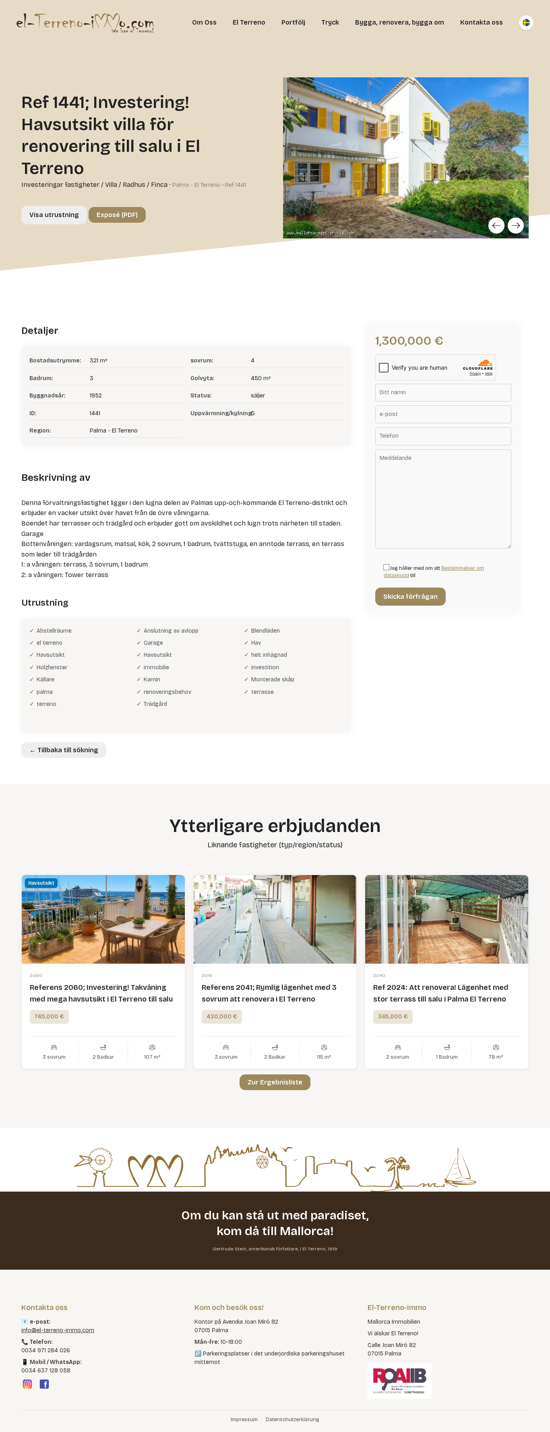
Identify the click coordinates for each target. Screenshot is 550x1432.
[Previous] (496, 225)
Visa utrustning (54, 215)
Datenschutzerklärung (292, 1419)
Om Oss (204, 22)
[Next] (516, 225)
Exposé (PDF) (117, 215)
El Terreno (249, 22)
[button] (17, 1414)
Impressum (244, 1419)
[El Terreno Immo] (85, 22)
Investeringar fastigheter (60, 184)
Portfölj (293, 22)
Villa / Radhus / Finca (136, 184)
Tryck (330, 22)
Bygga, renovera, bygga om (399, 22)
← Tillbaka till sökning (63, 750)
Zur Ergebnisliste (275, 1082)
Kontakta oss (481, 22)
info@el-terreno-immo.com (57, 1330)
